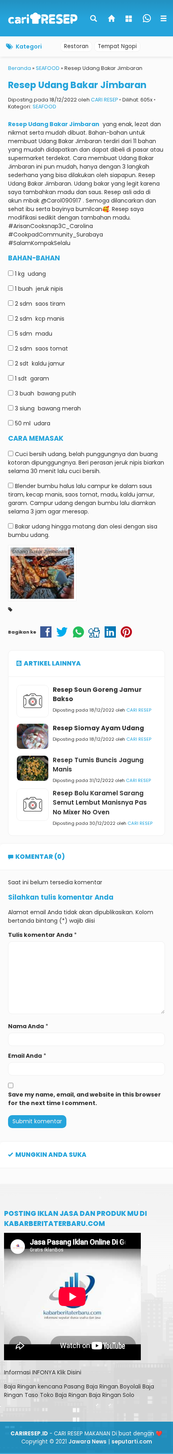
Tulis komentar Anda (40, 935)
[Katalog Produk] (130, 19)
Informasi (17, 1372)
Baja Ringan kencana (33, 1386)
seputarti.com (131, 1442)
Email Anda (25, 1056)
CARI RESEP (104, 99)
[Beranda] (112, 19)
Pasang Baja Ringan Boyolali (102, 1386)
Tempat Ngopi (117, 46)
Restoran (76, 46)
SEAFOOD (44, 106)
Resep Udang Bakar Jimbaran (77, 84)
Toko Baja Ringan (63, 1395)
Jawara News (87, 1442)
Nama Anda (26, 1026)
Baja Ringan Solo (111, 1395)
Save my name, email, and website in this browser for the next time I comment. (84, 1098)
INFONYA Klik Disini (56, 1372)
